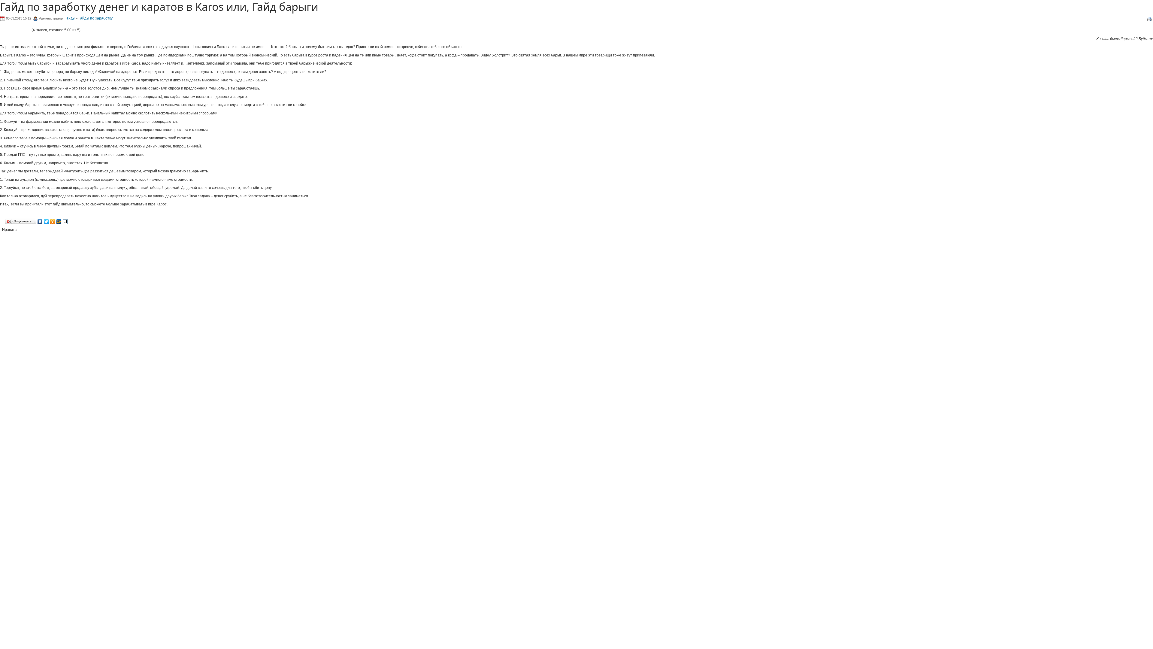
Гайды (70, 18)
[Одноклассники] (53, 222)
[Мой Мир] (59, 222)
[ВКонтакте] (40, 222)
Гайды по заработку (95, 18)
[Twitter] (46, 222)
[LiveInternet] (65, 222)
